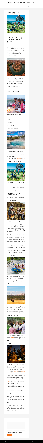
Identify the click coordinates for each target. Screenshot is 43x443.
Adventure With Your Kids (23, 3)
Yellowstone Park (18, 158)
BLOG (17, 6)
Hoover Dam (12, 337)
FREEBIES (23, 6)
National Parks (9, 77)
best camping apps (11, 372)
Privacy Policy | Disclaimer (32, 441)
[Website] (22, 430)
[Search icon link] (28, 6)
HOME (15, 6)
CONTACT (26, 6)
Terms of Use (37, 441)
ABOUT (20, 6)
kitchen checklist (23, 371)
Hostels (8, 381)
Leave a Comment (9, 13)
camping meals (16, 371)
